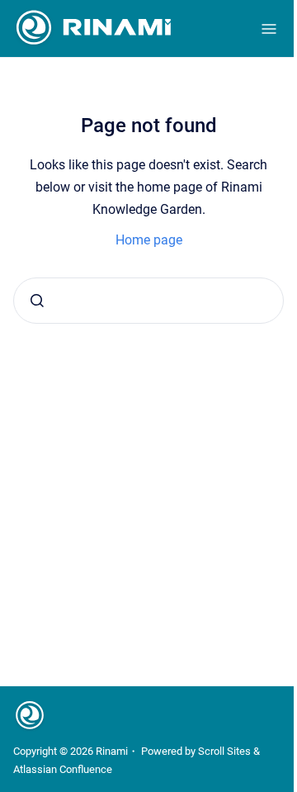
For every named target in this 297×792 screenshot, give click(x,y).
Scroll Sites (224, 751)
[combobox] (148, 300)
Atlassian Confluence (62, 769)
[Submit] (37, 300)
